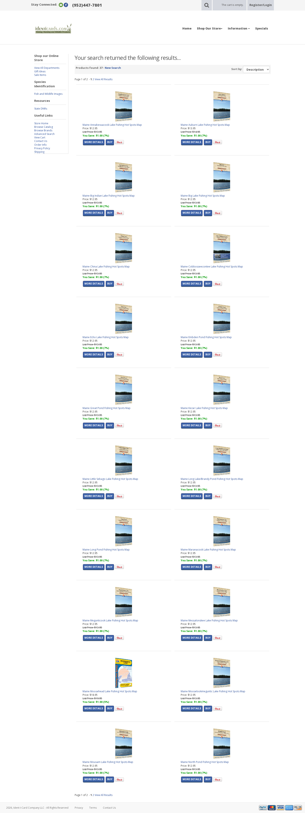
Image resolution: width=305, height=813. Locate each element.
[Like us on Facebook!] (66, 4)
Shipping (39, 152)
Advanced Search (44, 134)
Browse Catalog (43, 127)
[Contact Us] (61, 4)
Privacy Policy (42, 148)
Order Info (40, 145)
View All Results (103, 79)
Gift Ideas (39, 71)
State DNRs (40, 108)
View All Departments (46, 68)
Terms (93, 807)
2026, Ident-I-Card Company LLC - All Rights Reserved (37, 807)
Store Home (41, 123)
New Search (113, 68)
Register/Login (260, 5)
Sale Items (40, 75)
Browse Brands (43, 130)
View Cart (39, 137)
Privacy (79, 807)
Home (187, 28)
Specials (261, 28)
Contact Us (40, 141)
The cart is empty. (233, 5)
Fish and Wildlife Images (48, 94)
